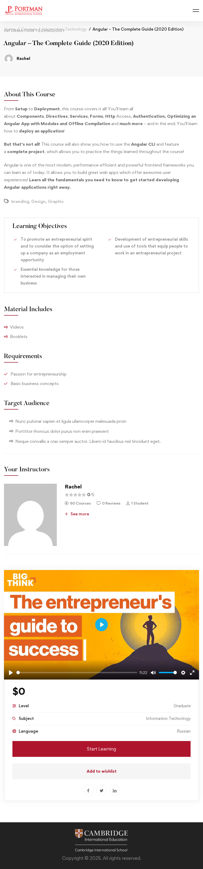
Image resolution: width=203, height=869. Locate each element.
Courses (28, 29)
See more (79, 513)
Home (9, 29)
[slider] (76, 672)
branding (20, 201)
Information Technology (64, 29)
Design (38, 201)
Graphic (56, 201)
